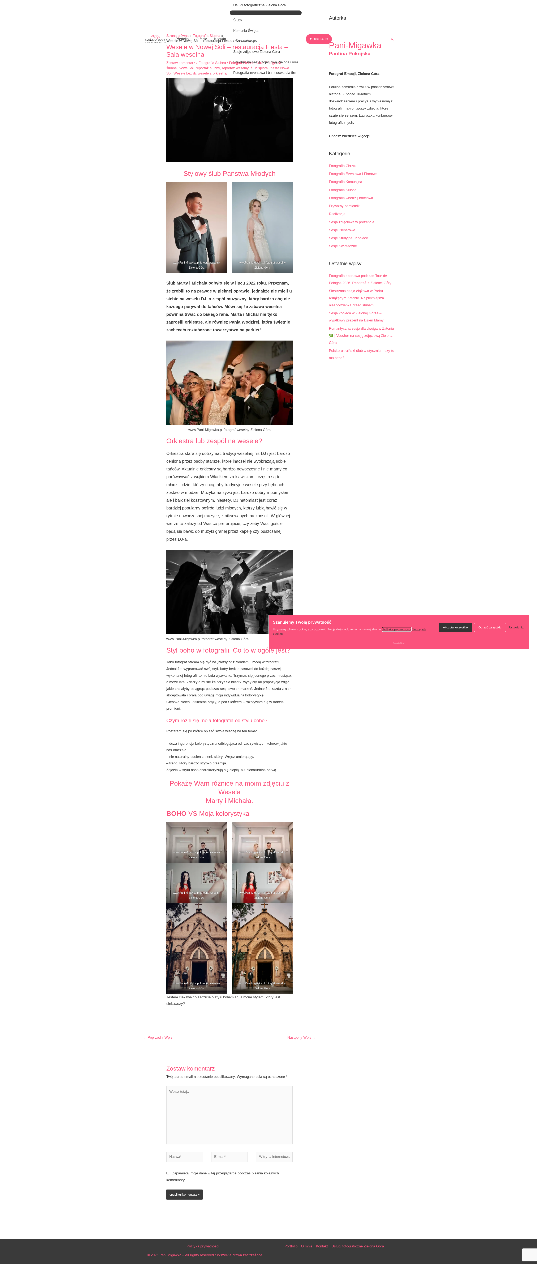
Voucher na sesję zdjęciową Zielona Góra (265, 62)
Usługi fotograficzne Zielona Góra (259, 5)
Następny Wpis (301, 1037)
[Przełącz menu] (266, 12)
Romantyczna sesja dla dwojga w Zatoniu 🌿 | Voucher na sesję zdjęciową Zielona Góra (361, 335)
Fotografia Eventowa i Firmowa (353, 174)
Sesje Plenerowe (342, 230)
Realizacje (337, 214)
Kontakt (220, 39)
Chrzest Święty (245, 41)
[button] (319, 39)
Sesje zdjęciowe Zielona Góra (256, 52)
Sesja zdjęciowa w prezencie (351, 222)
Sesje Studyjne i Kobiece (348, 238)
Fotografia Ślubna (342, 190)
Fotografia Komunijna (345, 182)
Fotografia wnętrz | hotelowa (351, 198)
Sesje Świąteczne (343, 246)
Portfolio (182, 39)
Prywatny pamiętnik (344, 206)
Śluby (237, 20)
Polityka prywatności (203, 1246)
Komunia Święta (245, 31)
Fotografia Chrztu (342, 166)
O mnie (201, 39)
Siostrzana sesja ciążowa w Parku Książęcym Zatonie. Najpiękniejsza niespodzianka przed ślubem (356, 298)
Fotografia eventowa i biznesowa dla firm (265, 73)
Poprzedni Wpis (157, 1037)
